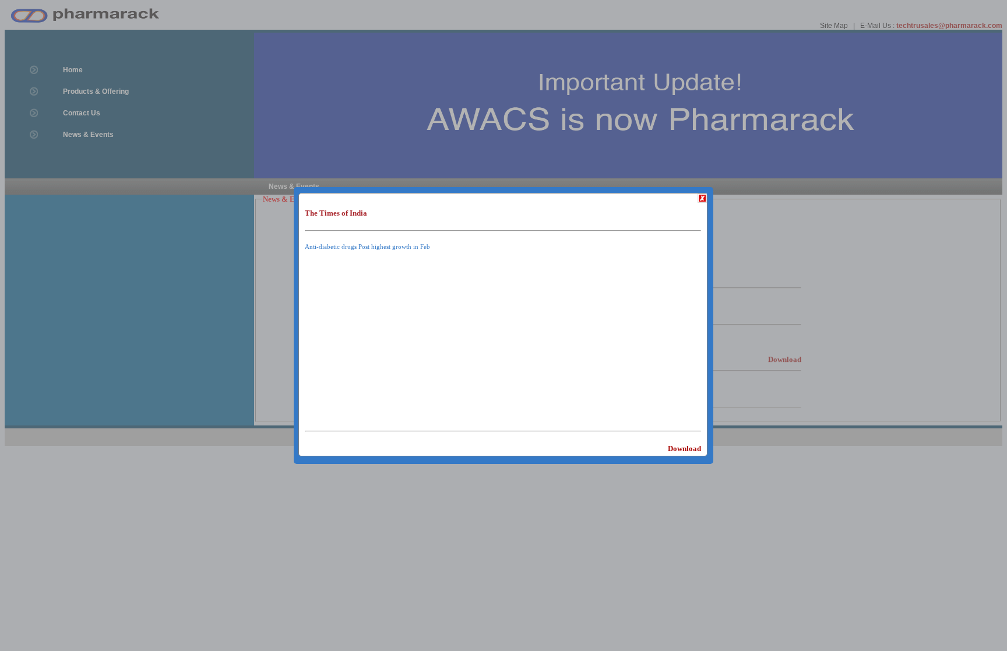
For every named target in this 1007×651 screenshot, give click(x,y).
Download (684, 448)
